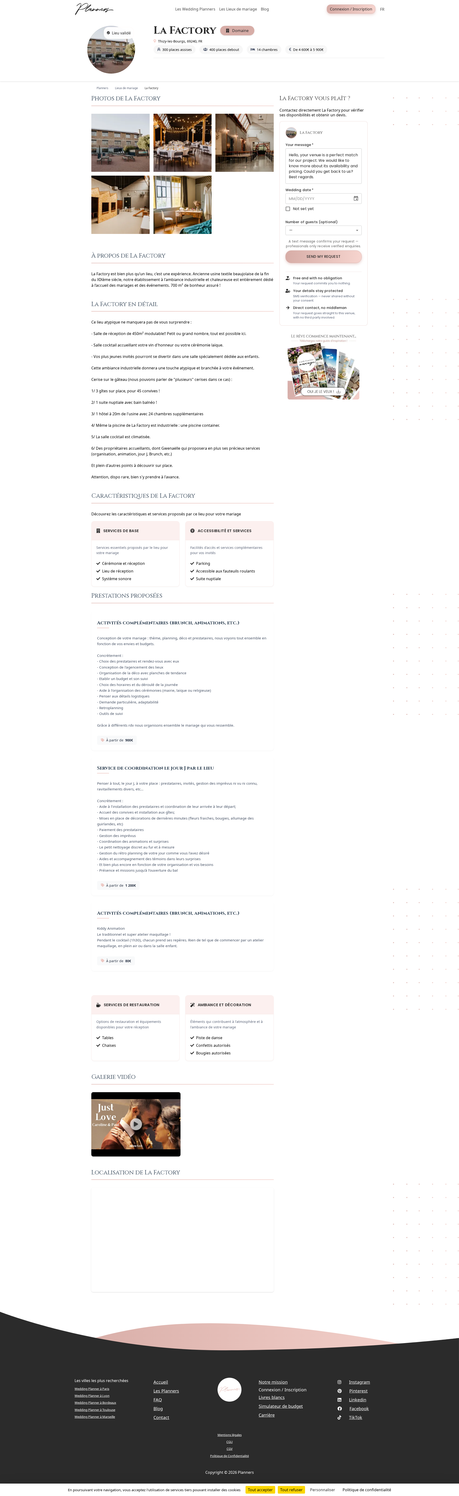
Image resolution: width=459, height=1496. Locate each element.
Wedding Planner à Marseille (95, 1417)
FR (382, 9)
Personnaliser (322, 1489)
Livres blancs (272, 1397)
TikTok (355, 1417)
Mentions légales (230, 1435)
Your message (299, 144)
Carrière (267, 1415)
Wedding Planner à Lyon (92, 1395)
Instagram (359, 1382)
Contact (161, 1417)
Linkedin (357, 1400)
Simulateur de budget (281, 1406)
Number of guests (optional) (311, 222)
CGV (230, 1449)
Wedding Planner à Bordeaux (95, 1402)
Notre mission (273, 1382)
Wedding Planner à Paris (92, 1389)
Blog (158, 1408)
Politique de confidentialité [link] (367, 1489)
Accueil (160, 1382)
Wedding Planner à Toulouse (95, 1410)
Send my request (323, 256)
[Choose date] (356, 198)
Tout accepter (260, 1489)
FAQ (157, 1400)
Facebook (359, 1408)
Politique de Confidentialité (229, 1456)
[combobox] (323, 230)
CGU (229, 1442)
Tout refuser (291, 1489)
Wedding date (299, 190)
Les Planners (166, 1391)
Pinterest (358, 1391)
